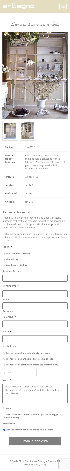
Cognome (8, 311)
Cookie (51, 461)
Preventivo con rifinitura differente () (32, 364)
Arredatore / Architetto (18, 265)
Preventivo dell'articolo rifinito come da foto (29, 358)
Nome (6, 299)
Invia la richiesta (35, 441)
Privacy (41, 461)
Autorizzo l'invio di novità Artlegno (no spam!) (29, 429)
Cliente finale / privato (18, 253)
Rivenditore (12, 259)
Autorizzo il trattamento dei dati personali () (31, 416)
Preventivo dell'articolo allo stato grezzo (28, 353)
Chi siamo (30, 461)
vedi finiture (50, 364)
